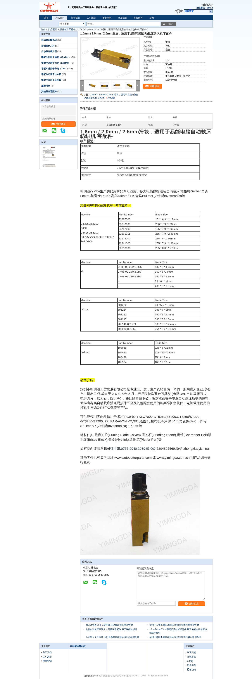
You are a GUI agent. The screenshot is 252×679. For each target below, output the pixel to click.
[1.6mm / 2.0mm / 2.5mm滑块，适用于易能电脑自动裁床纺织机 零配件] (110, 58)
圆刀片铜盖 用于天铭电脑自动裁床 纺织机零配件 (109, 625)
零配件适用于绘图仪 (51, 80)
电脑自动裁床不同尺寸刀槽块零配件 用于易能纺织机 (111, 629)
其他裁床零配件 (67, 29)
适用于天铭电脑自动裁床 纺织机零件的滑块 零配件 (174, 625)
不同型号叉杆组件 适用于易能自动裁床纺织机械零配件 (112, 637)
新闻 (151, 18)
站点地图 (191, 665)
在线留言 (200, 7)
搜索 (170, 24)
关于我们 (75, 18)
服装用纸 (45, 85)
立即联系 (60, 124)
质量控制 (106, 18)
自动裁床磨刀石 (49, 51)
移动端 (192, 669)
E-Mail (190, 661)
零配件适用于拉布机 (51, 74)
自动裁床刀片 (48, 45)
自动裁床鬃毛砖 (49, 40)
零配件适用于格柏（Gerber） (56, 57)
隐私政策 (88, 675)
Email (210, 7)
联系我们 (122, 18)
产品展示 (59, 18)
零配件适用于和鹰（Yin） (54, 68)
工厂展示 (91, 18)
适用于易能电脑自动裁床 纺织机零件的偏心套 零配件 (175, 637)
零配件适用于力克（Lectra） (55, 63)
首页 (46, 18)
